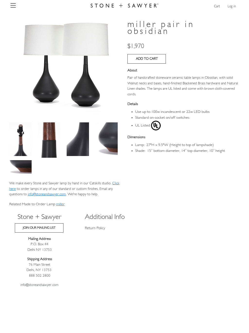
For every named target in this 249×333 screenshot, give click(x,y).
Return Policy (95, 228)
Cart (217, 6)
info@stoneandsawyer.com (47, 194)
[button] (65, 66)
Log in (232, 6)
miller (60, 204)
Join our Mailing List (39, 227)
